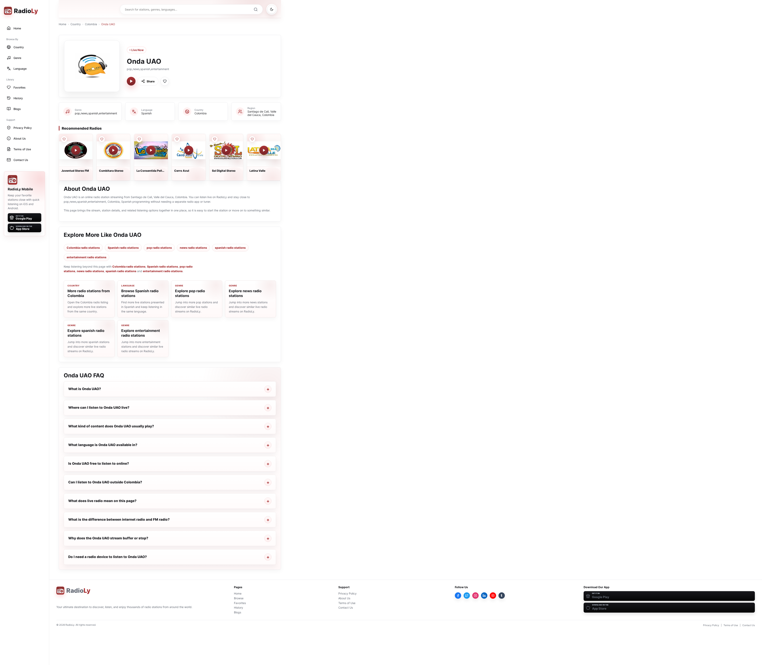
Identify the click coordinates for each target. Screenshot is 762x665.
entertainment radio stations (86, 257)
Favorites (240, 603)
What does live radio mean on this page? (102, 501)
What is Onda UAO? (84, 389)
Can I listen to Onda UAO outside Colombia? (105, 482)
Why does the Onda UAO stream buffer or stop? (108, 538)
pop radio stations (159, 247)
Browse (238, 598)
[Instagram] (475, 595)
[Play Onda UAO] (131, 81)
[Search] (255, 9)
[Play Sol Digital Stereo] (226, 150)
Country (75, 24)
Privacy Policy (347, 593)
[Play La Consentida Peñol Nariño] (151, 150)
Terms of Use (346, 603)
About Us (344, 598)
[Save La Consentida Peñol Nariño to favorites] (139, 139)
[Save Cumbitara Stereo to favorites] (102, 139)
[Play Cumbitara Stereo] (113, 150)
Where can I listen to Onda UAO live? (98, 408)
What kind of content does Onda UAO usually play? (111, 426)
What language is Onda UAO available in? (102, 445)
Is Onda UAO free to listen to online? (98, 464)
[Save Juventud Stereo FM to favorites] (64, 139)
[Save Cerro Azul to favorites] (177, 139)
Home (62, 24)
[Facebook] (458, 595)
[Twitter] (467, 595)
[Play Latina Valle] (263, 150)
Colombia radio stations (83, 247)
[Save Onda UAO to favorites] (164, 81)
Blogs (237, 612)
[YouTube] (493, 595)
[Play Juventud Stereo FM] (75, 150)
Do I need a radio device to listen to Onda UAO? (107, 557)
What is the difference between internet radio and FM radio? (119, 519)
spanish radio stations (230, 247)
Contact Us (345, 607)
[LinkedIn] (484, 595)
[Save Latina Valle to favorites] (252, 139)
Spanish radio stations (123, 247)
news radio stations (193, 247)
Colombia (91, 24)
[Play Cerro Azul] (188, 150)
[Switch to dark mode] (271, 9)
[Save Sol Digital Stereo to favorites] (215, 139)
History (238, 607)
